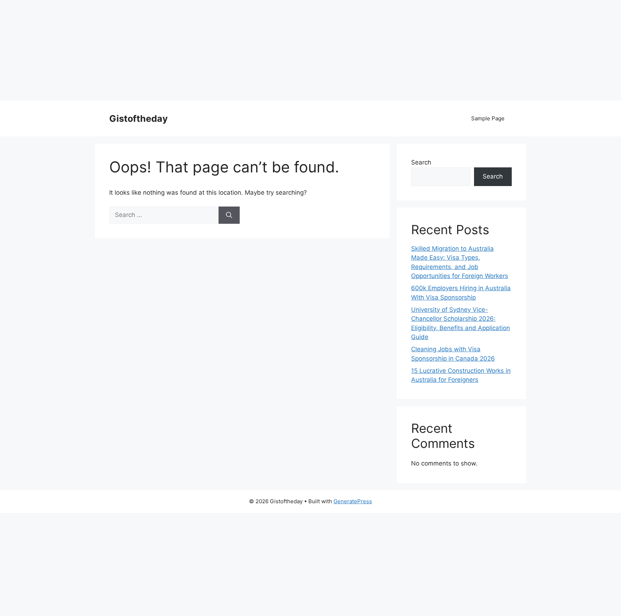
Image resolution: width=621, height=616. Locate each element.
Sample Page (488, 118)
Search (421, 162)
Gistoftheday (138, 118)
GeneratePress (353, 501)
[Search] (229, 215)
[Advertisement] (215, 50)
